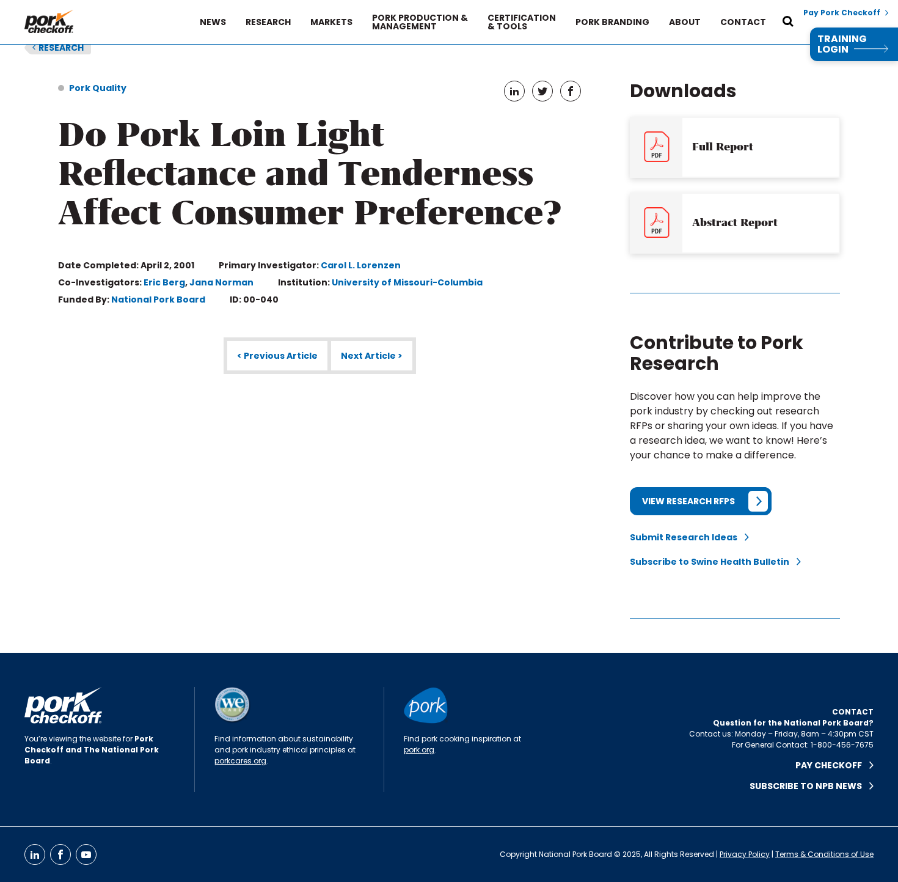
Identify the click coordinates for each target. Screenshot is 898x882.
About (685, 22)
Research (268, 22)
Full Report (722, 146)
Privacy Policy (745, 854)
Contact (743, 22)
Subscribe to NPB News (809, 786)
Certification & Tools (521, 22)
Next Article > (372, 356)
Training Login (842, 44)
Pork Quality (97, 88)
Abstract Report (735, 222)
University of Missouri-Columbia (407, 282)
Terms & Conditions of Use (824, 854)
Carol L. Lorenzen (361, 265)
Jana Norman (221, 282)
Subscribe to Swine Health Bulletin (713, 562)
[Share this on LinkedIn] (514, 91)
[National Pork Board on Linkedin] (34, 854)
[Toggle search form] (788, 22)
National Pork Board (158, 299)
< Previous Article (277, 356)
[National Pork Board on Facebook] (60, 854)
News (213, 22)
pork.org (419, 749)
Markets (331, 22)
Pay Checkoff (832, 765)
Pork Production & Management (420, 22)
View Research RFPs (688, 501)
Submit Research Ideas (687, 537)
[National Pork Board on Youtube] (86, 854)
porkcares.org (240, 760)
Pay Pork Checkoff (841, 13)
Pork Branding (612, 22)
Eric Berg (164, 282)
